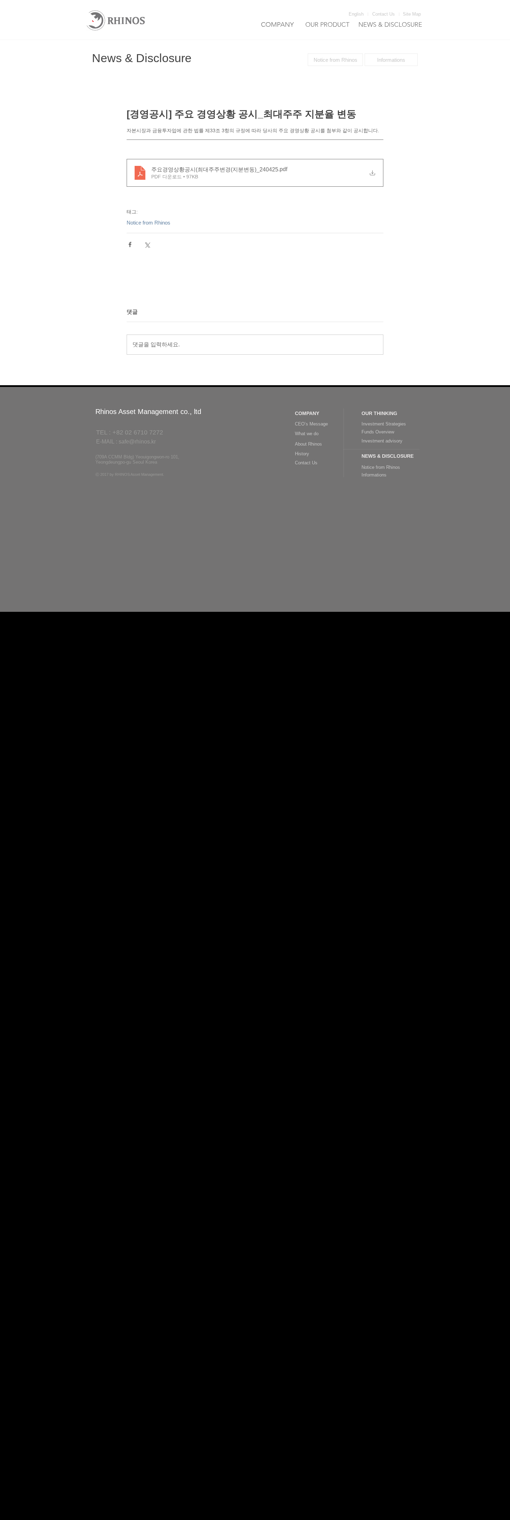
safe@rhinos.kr (137, 442)
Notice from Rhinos (148, 223)
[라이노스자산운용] (116, 20)
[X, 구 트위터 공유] (147, 244)
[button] (413, 14)
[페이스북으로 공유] (130, 244)
